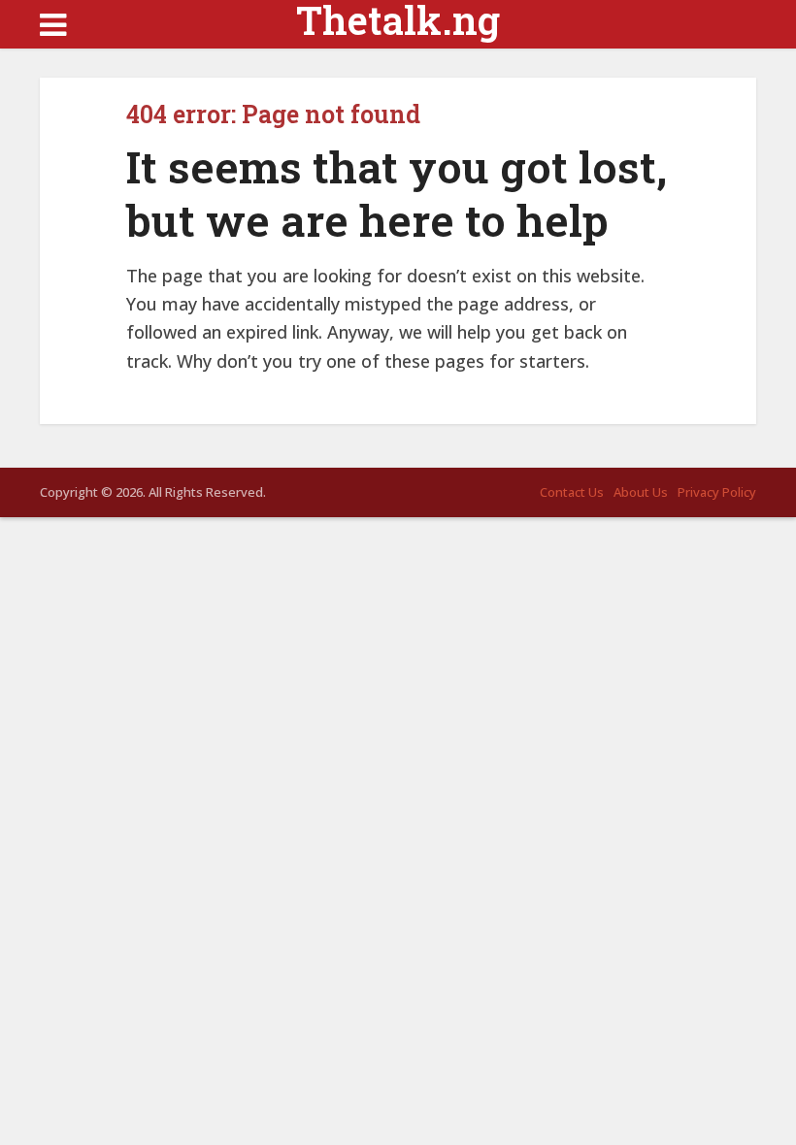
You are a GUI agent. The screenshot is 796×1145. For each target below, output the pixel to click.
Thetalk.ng (398, 20)
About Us (641, 492)
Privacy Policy (717, 492)
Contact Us (572, 492)
